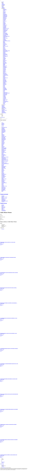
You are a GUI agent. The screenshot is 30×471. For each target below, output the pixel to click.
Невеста (3, 190)
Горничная (4, 31)
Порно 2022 (4, 80)
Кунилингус (4, 56)
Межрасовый (5, 63)
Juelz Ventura (3, 207)
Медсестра (3, 143)
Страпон (3, 185)
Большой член (5, 15)
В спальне (4, 25)
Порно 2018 (4, 79)
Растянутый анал (4, 198)
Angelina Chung (4, 210)
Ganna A (3, 204)
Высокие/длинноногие (6, 28)
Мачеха (4, 61)
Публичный (4, 84)
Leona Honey (3, 206)
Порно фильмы (5, 81)
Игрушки (4, 44)
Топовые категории (4, 194)
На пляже (4, 69)
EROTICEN (3, 467)
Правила (3, 466)
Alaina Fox (3, 208)
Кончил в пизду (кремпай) (6, 50)
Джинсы (4, 37)
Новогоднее (3, 154)
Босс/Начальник (5, 16)
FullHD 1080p (5, 9)
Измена (4, 45)
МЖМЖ (4, 64)
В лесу (4, 21)
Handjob (3, 165)
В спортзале (4, 26)
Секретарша (4, 88)
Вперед (3, 462)
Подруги (3, 186)
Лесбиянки (4, 58)
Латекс (4, 57)
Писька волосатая (5, 77)
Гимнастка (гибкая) (5, 29)
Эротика (4, 104)
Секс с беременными (4, 127)
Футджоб (3, 164)
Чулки (4, 103)
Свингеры (4, 87)
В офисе (4, 24)
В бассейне (3, 175)
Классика (4, 48)
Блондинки (4, 13)
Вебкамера (4, 27)
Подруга (4, 78)
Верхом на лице (4, 159)
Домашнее (4, 39)
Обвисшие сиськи (4, 178)
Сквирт (4, 90)
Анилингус (4, 11)
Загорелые (4, 43)
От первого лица (5, 74)
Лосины (4, 59)
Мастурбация (5, 60)
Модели (3, 124)
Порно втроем (3, 187)
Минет (4, 65)
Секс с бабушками (4, 148)
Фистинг (3, 162)
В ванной (4, 19)
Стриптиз (4, 96)
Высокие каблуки (4, 166)
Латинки (3, 169)
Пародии (4, 75)
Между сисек (5, 62)
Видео (2, 122)
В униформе (3, 189)
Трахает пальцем (5, 99)
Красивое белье (4, 138)
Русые (4, 86)
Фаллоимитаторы (4, 136)
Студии (3, 125)
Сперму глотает (5, 94)
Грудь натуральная (5, 34)
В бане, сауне (5, 18)
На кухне (4, 68)
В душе (4, 20)
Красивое (4, 53)
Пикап (4, 76)
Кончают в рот (3, 157)
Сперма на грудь (5, 92)
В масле (4, 22)
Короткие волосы (5, 51)
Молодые (4, 66)
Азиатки (4, 10)
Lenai (2, 209)
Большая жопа (5, 14)
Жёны (4, 41)
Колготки (4, 49)
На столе (4, 70)
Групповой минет (4, 152)
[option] (1, 120)
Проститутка (4, 83)
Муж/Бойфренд (5, 67)
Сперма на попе (5, 93)
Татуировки (4, 98)
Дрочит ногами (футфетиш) (5, 163)
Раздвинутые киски (4, 182)
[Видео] (0, 119)
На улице (3, 140)
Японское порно (4, 168)
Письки (3, 144)
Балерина (4, 12)
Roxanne (3, 205)
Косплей (4, 52)
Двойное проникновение (6, 36)
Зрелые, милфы (4, 130)
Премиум (4, 82)
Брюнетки (4, 17)
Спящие (4, 95)
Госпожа (4, 32)
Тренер (4, 100)
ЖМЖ (4, 42)
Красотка (4, 55)
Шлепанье (3, 181)
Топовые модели (3, 203)
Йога (3, 46)
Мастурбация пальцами (5, 161)
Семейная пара (5, 89)
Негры (4, 72)
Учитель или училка (5, 101)
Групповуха (4, 35)
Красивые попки (5, 54)
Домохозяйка (4, 199)
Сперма (3, 153)
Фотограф (4, 102)
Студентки (4, 97)
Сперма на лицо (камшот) (5, 160)
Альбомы (3, 123)
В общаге (4, 23)
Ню (2, 133)
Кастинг (4, 47)
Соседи (4, 91)
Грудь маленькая (5, 33)
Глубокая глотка (5, 30)
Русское (4, 85)
